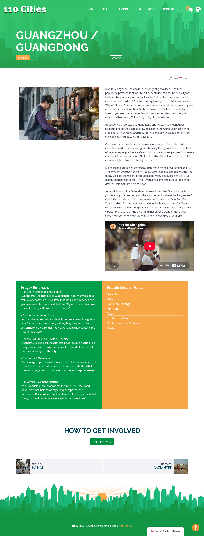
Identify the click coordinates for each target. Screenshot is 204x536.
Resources (146, 9)
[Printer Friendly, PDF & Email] (178, 80)
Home (91, 9)
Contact (169, 9)
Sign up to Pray (102, 441)
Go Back (116, 58)
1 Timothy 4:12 (29, 374)
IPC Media (126, 526)
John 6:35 (63, 351)
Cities (105, 9)
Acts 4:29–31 (51, 331)
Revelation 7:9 (78, 308)
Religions (122, 9)
